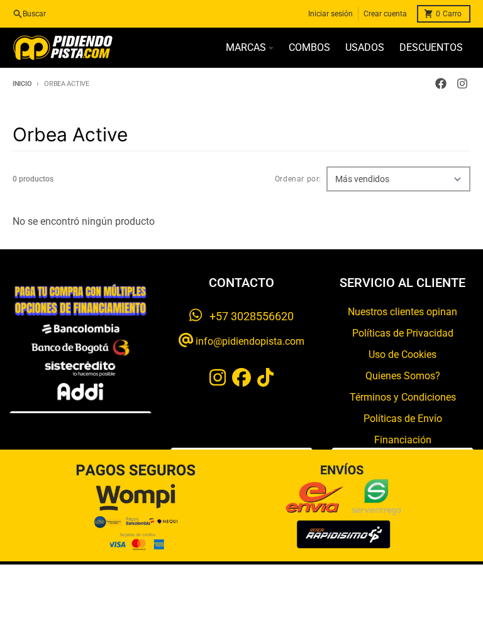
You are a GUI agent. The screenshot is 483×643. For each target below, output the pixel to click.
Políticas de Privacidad (402, 333)
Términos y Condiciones (403, 397)
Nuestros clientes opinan (402, 312)
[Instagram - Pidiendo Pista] (462, 83)
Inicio (22, 84)
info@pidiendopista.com (248, 341)
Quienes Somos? (402, 376)
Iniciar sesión (330, 13)
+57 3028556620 (248, 316)
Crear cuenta (385, 13)
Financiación (402, 440)
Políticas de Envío (403, 418)
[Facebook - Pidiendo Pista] (441, 83)
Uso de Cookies (402, 354)
